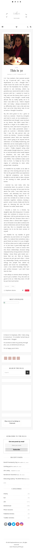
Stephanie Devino (11, 290)
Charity (6, 494)
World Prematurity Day (11, 462)
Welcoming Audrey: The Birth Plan (14, 479)
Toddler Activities (9, 518)
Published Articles (9, 514)
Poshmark (12, 423)
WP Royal (20, 547)
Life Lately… (7, 470)
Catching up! (7, 466)
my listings (15, 421)
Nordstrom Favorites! (10, 474)
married (7, 286)
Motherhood (7, 506)
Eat (5, 498)
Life (16, 67)
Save (28, 290)
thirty (13, 286)
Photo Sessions (8, 510)
